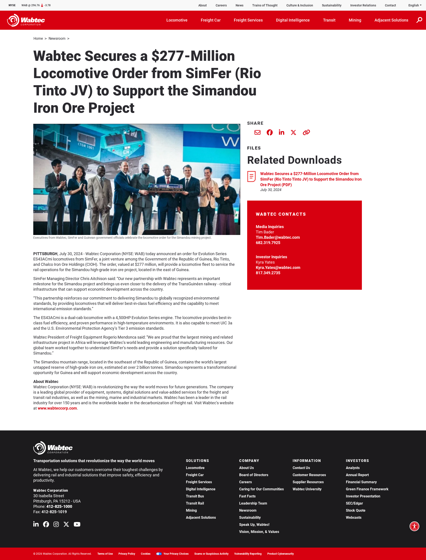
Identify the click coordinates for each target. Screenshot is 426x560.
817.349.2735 (268, 272)
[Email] (257, 133)
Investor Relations (363, 5)
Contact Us (301, 468)
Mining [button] (355, 20)
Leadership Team (253, 503)
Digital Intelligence (200, 489)
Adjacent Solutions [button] (391, 20)
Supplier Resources (308, 482)
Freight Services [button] (248, 20)
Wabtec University (307, 489)
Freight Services (199, 482)
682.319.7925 (268, 242)
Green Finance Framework (367, 489)
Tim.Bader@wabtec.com (278, 237)
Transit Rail (195, 503)
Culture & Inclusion (299, 5)
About (202, 5)
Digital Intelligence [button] (293, 20)
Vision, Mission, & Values (259, 532)
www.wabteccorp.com (57, 408)
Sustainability (331, 5)
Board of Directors (253, 475)
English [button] (413, 5)
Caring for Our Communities (261, 489)
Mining (191, 510)
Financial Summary (361, 482)
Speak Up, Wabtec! (254, 525)
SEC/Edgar (354, 503)
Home (38, 38)
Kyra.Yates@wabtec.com (278, 267)
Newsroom (57, 38)
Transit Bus (195, 496)
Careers (221, 5)
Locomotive (195, 468)
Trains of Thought (265, 5)
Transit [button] (329, 20)
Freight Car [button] (211, 20)
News (239, 5)
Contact (390, 5)
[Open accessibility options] (414, 526)
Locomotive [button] (176, 20)
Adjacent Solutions (201, 517)
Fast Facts (247, 496)
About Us (246, 468)
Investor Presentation (363, 496)
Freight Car (195, 475)
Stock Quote (355, 510)
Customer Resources (309, 475)
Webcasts (353, 517)
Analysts (353, 468)
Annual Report (357, 475)
